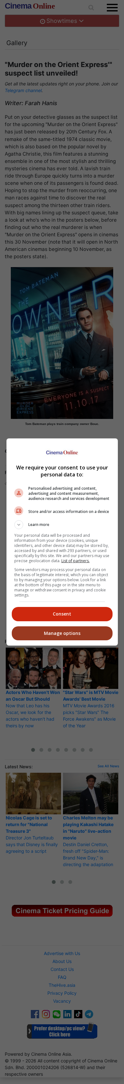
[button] (62, 524)
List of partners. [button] (75, 560)
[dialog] (62, 542)
